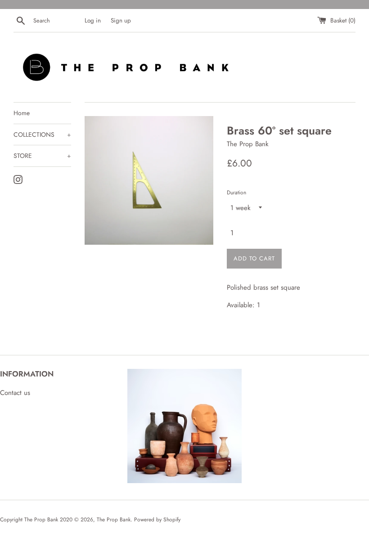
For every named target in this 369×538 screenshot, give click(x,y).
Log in (93, 20)
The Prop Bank (113, 520)
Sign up (121, 20)
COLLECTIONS (42, 134)
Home (22, 112)
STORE (42, 155)
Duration (236, 192)
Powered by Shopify (157, 520)
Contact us (15, 393)
